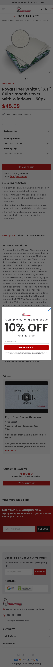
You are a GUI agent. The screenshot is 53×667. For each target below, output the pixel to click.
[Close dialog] (49, 309)
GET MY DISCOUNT (26, 347)
